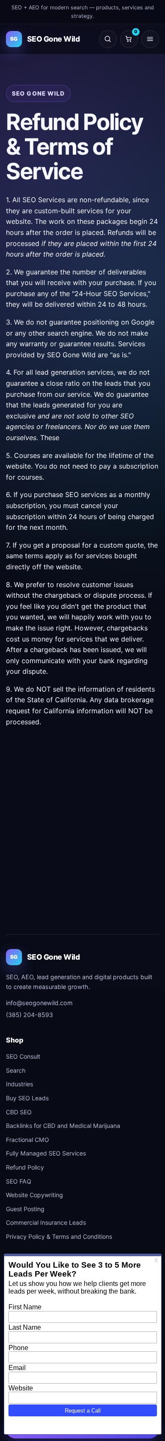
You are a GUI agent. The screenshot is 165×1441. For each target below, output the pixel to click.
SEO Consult (23, 1056)
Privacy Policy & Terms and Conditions (59, 1236)
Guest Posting (25, 1208)
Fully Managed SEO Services (46, 1153)
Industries (19, 1084)
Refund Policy (25, 1167)
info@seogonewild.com (39, 1002)
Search (15, 1070)
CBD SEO (19, 1112)
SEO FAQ (18, 1181)
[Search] (108, 39)
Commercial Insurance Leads (46, 1222)
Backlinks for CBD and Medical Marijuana (63, 1125)
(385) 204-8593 (29, 1014)
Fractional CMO (27, 1139)
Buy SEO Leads (27, 1098)
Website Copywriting (34, 1194)
